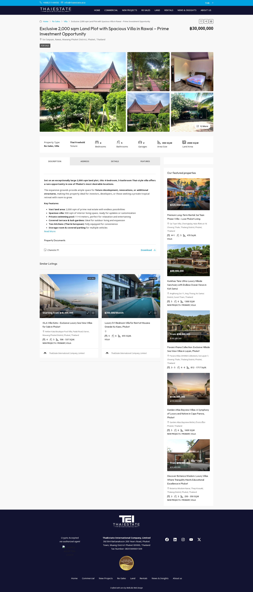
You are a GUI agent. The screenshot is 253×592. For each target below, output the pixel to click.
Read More (49, 231)
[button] (201, 21)
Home (97, 10)
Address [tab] (85, 161)
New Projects (129, 10)
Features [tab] (145, 161)
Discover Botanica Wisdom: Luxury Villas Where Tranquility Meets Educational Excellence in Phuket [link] (187, 479)
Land (157, 10)
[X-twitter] (199, 539)
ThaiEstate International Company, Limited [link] (66, 353)
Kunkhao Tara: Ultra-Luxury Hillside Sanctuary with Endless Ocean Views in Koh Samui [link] (186, 285)
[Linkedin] (175, 539)
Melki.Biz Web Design (134, 588)
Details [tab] (115, 161)
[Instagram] (183, 539)
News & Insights (187, 10)
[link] (69, 296)
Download (146, 250)
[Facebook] (167, 539)
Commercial (111, 10)
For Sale (45, 45)
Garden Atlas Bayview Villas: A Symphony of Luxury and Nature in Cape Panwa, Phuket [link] (188, 413)
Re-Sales (145, 10)
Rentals (168, 10)
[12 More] (192, 111)
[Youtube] (191, 539)
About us (206, 10)
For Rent (153, 278)
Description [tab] (54, 161)
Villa (65, 21)
